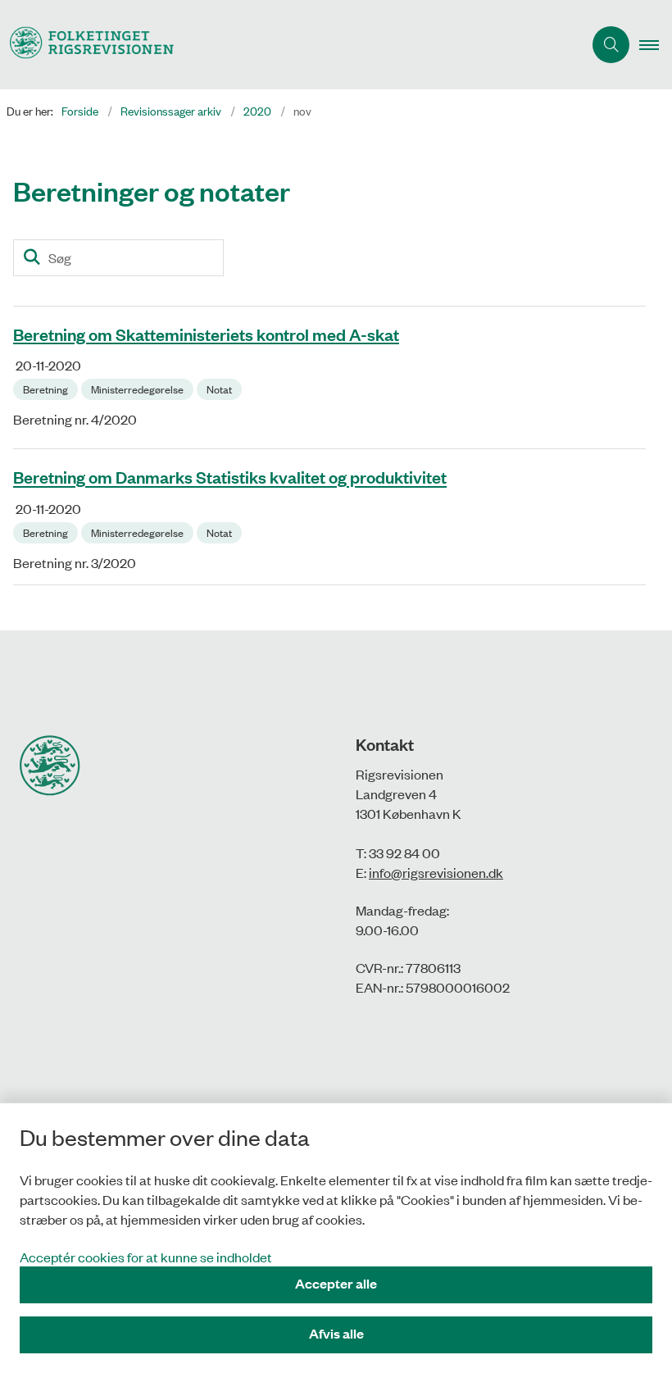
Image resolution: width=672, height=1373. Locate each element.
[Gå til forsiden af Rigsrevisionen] (285, 44)
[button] (655, 45)
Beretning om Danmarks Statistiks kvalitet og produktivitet (230, 477)
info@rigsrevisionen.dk (436, 872)
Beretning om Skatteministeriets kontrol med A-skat (206, 333)
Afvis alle (336, 1333)
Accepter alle (336, 1283)
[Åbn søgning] (611, 44)
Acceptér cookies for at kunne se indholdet (146, 1257)
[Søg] (31, 257)
